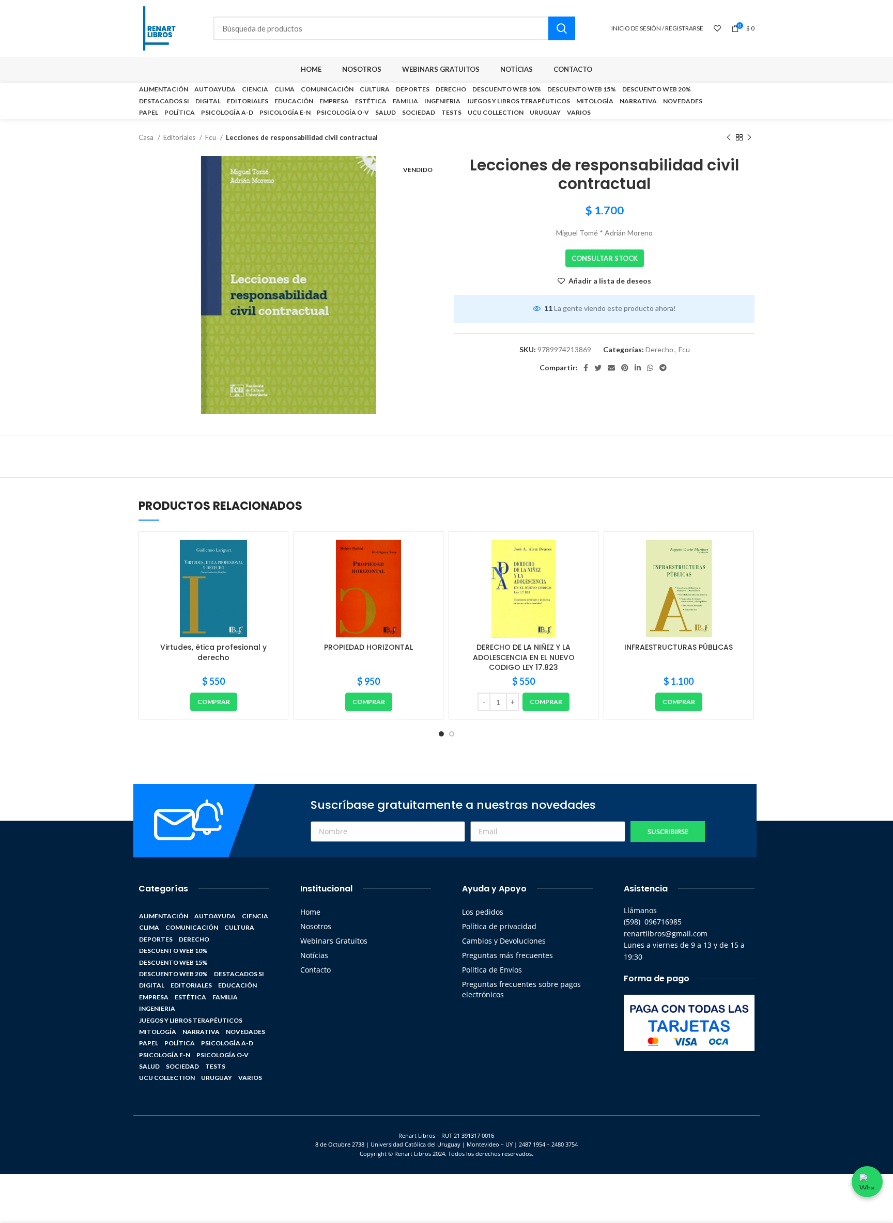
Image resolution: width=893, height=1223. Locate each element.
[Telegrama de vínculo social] (663, 367)
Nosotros (315, 926)
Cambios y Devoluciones (504, 941)
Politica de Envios (492, 970)
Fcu (211, 137)
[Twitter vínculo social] (598, 367)
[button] (213, 702)
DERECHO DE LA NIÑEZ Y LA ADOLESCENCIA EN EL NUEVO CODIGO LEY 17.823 (524, 657)
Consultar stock (605, 258)
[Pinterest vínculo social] (625, 367)
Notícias (314, 955)
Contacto (315, 970)
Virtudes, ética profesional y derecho (213, 652)
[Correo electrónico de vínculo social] (611, 367)
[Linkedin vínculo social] (638, 367)
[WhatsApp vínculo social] (650, 367)
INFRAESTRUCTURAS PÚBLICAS (678, 647)
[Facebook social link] (585, 367)
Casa (146, 137)
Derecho (659, 349)
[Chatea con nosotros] (867, 1181)
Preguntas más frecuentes (507, 955)
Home (310, 912)
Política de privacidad (499, 926)
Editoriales (180, 137)
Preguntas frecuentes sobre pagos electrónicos (521, 989)
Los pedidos (482, 912)
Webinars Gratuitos (333, 941)
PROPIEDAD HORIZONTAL (368, 647)
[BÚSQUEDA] (561, 28)
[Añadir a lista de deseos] (272, 556)
